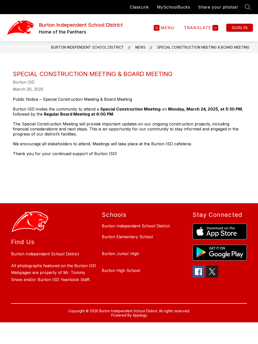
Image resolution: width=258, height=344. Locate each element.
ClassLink (139, 7)
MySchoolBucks (173, 7)
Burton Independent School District (87, 47)
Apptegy (140, 315)
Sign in (240, 27)
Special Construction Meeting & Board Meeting (203, 47)
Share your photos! (218, 7)
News (140, 47)
